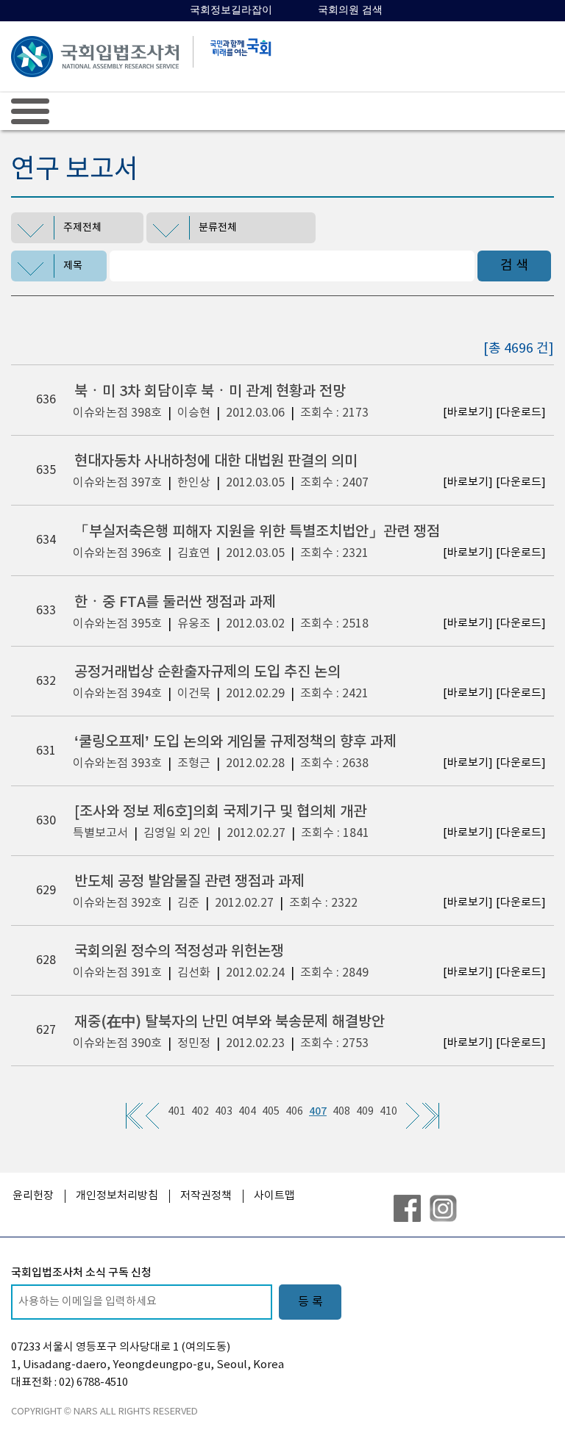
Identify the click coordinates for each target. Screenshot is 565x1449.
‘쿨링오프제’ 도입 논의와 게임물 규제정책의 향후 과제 (235, 742)
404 (247, 1112)
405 (271, 1112)
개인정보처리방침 (117, 1196)
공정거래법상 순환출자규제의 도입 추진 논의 (207, 672)
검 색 (514, 265)
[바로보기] (468, 412)
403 (223, 1112)
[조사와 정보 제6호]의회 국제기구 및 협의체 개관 (220, 812)
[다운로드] (521, 412)
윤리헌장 (33, 1196)
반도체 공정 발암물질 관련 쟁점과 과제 (189, 882)
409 (365, 1112)
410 (388, 1112)
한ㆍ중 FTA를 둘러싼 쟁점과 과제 (175, 602)
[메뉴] (30, 111)
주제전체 (82, 228)
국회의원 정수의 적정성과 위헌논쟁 (179, 951)
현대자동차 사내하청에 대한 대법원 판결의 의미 (216, 461)
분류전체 (218, 228)
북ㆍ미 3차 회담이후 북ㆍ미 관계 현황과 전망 (210, 391)
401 (176, 1112)
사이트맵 (274, 1196)
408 (341, 1112)
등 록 (310, 1302)
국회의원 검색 (350, 9)
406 (294, 1112)
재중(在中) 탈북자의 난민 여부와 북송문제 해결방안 (229, 1022)
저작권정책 (206, 1196)
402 (200, 1112)
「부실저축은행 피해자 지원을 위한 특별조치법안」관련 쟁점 (257, 532)
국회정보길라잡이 (231, 9)
